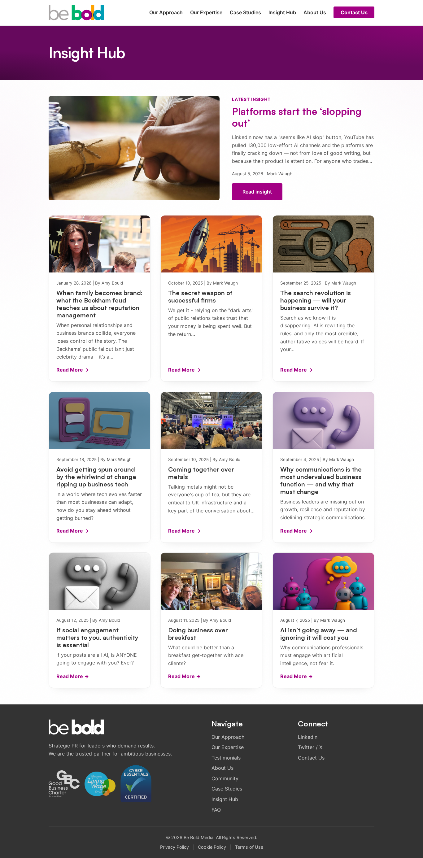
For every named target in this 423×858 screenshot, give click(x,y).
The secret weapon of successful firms (200, 296)
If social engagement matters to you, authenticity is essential (97, 637)
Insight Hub (282, 12)
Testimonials (226, 758)
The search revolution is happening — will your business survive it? (315, 300)
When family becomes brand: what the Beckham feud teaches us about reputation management (99, 304)
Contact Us (354, 12)
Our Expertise (206, 12)
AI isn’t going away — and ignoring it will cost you (318, 633)
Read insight (257, 192)
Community (225, 778)
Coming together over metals (201, 472)
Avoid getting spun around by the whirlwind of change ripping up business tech (96, 476)
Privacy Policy (174, 847)
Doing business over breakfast (198, 633)
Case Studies (245, 12)
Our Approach (166, 12)
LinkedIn (307, 737)
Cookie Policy (212, 847)
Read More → (72, 370)
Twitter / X (310, 747)
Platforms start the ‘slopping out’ (296, 116)
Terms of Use (249, 847)
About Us (314, 12)
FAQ (216, 810)
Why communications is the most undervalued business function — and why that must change (321, 480)
